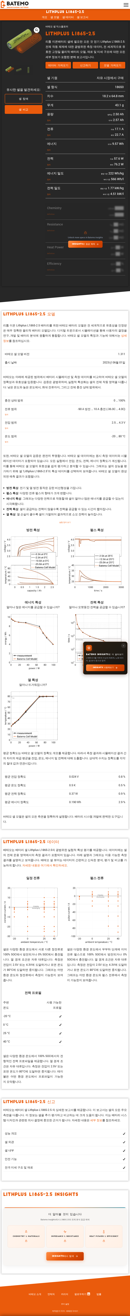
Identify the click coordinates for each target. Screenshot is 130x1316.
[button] (36, 30)
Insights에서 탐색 (63, 1256)
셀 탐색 (23, 99)
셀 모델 (54, 17)
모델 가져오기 (112, 65)
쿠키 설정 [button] (65, 1304)
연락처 (51, 1294)
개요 (44, 17)
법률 (99, 1294)
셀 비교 (23, 109)
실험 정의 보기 (65, 522)
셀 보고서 (82, 17)
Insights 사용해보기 (103, 668)
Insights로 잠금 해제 (83, 244)
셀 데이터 (68, 17)
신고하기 (85, 65)
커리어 (64, 1294)
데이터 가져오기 (58, 65)
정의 (49, 120)
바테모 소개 (35, 1294)
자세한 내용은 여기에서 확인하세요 (44, 865)
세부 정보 (96, 1120)
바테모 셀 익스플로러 (57, 26)
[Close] (123, 645)
